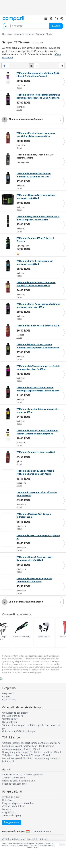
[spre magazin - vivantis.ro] (9, 78)
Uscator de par (44, 636)
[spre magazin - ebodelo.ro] (9, 475)
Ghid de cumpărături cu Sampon (26, 119)
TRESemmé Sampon (40, 831)
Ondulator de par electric (15, 712)
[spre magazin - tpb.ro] (9, 457)
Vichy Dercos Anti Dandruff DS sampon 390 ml (26, 755)
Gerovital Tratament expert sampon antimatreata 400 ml (31, 742)
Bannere (6, 809)
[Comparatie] (51, 18)
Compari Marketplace (13, 806)
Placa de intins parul (22, 636)
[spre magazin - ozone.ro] (9, 330)
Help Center (8, 800)
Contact (6, 696)
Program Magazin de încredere (18, 803)
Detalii (19, 88)
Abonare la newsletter (13, 777)
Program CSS (9, 812)
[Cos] (56, 18)
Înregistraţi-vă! (11, 822)
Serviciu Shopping (11, 815)
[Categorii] (45, 18)
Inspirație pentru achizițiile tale (18, 780)
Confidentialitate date (13, 839)
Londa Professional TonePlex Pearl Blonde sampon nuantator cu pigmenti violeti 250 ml (28, 747)
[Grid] (36, 65)
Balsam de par (9, 721)
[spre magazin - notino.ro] (9, 99)
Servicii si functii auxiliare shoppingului (22, 774)
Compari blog (9, 699)
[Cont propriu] (62, 18)
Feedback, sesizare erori (14, 783)
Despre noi (8, 693)
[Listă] (31, 65)
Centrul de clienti (11, 796)
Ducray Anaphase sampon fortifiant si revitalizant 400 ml (31, 752)
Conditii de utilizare (37, 839)
